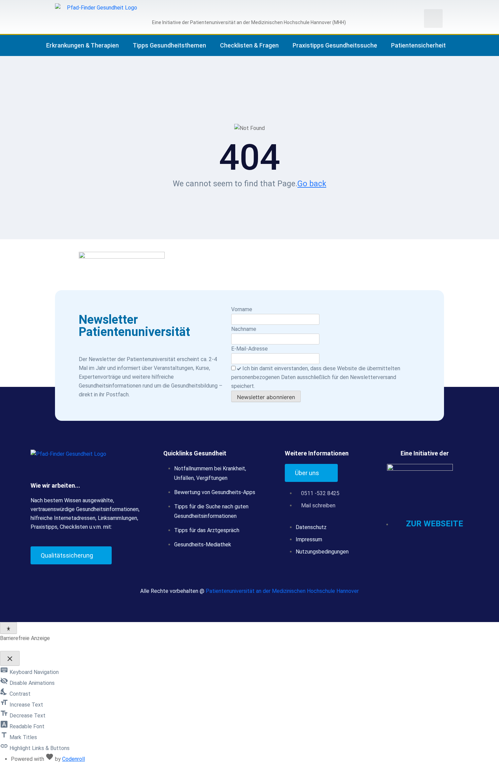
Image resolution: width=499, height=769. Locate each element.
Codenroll (73, 759)
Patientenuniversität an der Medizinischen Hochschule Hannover (282, 591)
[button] (433, 18)
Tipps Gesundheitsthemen (169, 45)
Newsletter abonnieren (266, 397)
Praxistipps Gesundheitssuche (335, 45)
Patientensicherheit (418, 45)
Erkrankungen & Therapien (82, 45)
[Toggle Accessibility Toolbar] (8, 628)
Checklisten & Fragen (249, 45)
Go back (311, 183)
